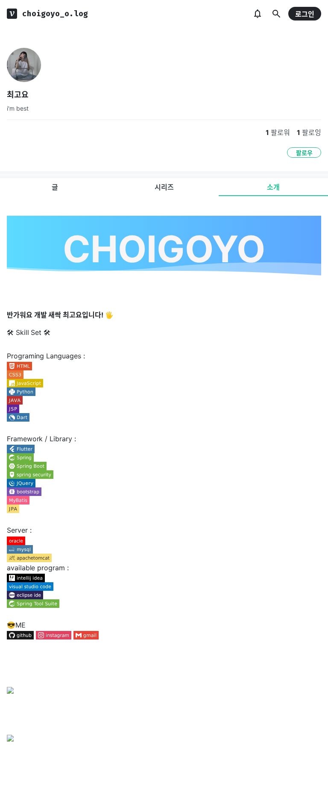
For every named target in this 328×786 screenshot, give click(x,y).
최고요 (18, 94)
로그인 (304, 14)
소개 (273, 187)
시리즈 (164, 187)
